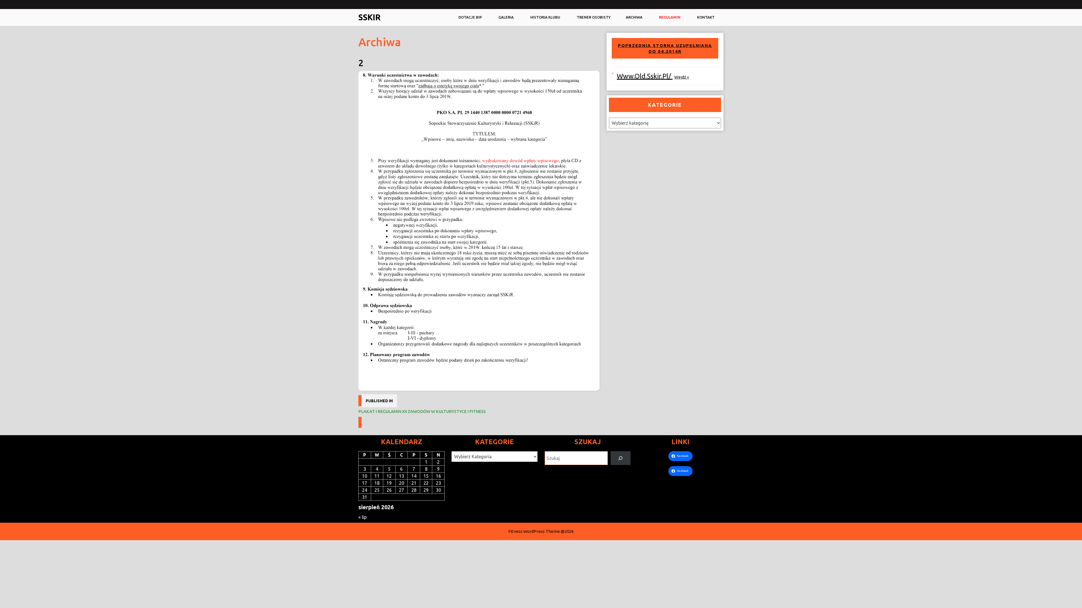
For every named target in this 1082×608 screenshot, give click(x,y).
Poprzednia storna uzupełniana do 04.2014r (665, 48)
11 (377, 476)
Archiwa (634, 17)
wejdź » (681, 77)
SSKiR (369, 17)
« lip (362, 517)
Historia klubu (545, 17)
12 (389, 476)
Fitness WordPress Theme (534, 531)
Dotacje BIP (470, 17)
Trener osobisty (594, 17)
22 (426, 483)
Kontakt (706, 17)
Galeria (506, 17)
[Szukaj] (621, 458)
